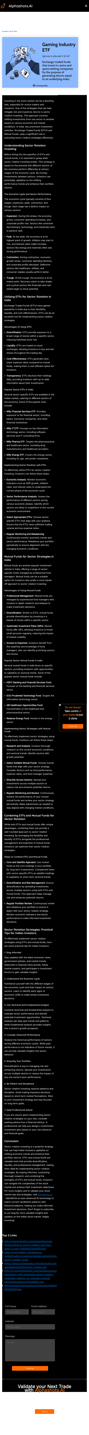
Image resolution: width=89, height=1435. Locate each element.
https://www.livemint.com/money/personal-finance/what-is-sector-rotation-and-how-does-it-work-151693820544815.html (28, 1245)
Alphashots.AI (20, 6)
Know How (73, 726)
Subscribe (30, 1368)
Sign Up (45, 1411)
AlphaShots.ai (45, 1194)
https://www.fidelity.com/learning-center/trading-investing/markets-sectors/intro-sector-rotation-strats (31, 1256)
